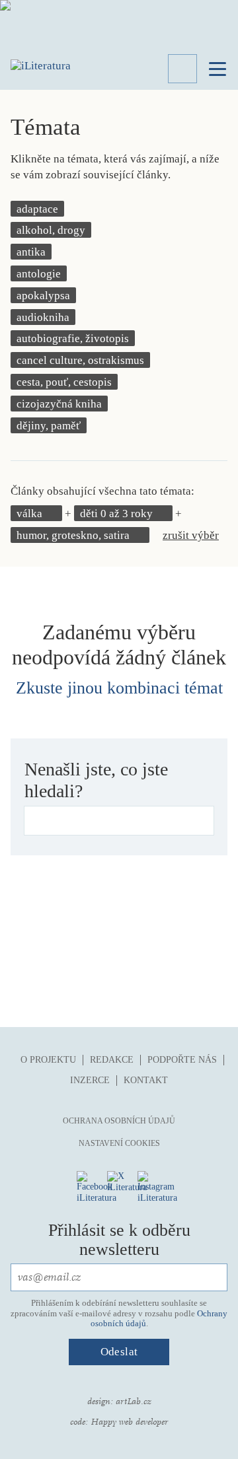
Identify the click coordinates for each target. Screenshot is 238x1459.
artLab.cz (133, 1401)
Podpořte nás (182, 1060)
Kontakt (146, 1080)
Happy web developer (129, 1422)
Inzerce (90, 1080)
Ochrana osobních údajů (119, 1120)
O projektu (48, 1060)
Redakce (112, 1060)
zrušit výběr (191, 535)
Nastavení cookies (119, 1143)
